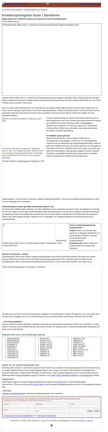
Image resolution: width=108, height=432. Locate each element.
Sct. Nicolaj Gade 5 (37, 384)
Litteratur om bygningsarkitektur (13, 393)
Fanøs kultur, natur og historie (12, 9)
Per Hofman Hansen (79, 420)
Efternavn (39, 404)
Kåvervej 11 (61, 382)
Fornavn (6, 404)
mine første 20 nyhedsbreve (46, 416)
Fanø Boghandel (86, 375)
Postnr (5, 410)
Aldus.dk (90, 420)
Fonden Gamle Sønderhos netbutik (63, 375)
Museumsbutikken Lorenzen (27, 375)
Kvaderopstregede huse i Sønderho (36, 9)
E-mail (72, 404)
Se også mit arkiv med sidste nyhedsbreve (18, 416)
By (37, 411)
